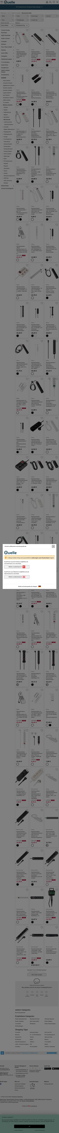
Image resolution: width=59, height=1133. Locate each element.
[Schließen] (53, 546)
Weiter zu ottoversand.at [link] (15, 577)
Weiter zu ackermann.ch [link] (15, 566)
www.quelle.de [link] (28, 586)
